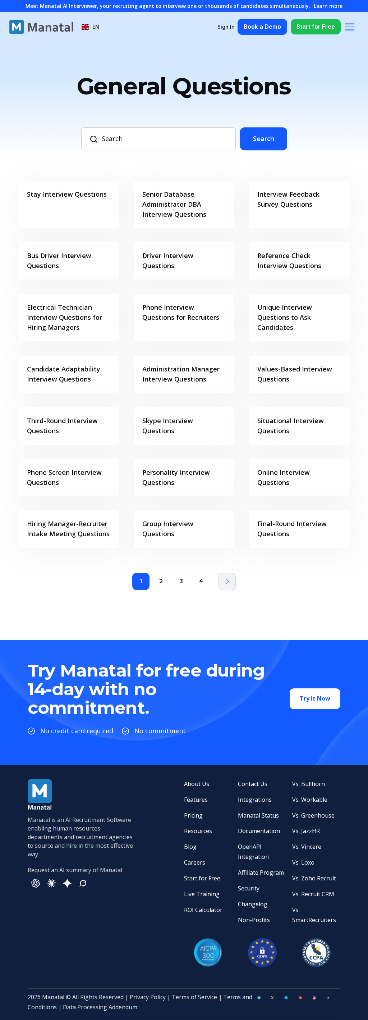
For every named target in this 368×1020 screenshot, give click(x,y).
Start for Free (315, 26)
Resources (198, 831)
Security (248, 888)
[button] (90, 27)
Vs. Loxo (303, 862)
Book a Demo (262, 26)
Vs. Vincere (306, 847)
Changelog (252, 904)
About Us (196, 784)
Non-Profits (254, 920)
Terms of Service (194, 997)
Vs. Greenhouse (313, 815)
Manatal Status (258, 815)
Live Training (202, 894)
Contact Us (252, 784)
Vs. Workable (309, 800)
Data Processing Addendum (100, 1007)
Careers (194, 862)
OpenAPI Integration (253, 852)
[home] (41, 27)
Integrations (255, 800)
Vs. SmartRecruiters (314, 915)
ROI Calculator (203, 910)
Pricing (193, 815)
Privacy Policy (148, 997)
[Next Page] (227, 581)
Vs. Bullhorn (308, 784)
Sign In (226, 27)
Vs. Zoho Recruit (314, 878)
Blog (190, 847)
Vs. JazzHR (306, 831)
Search (263, 138)
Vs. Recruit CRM (313, 894)
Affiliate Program (261, 872)
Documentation (259, 831)
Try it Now (315, 698)
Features (196, 800)
